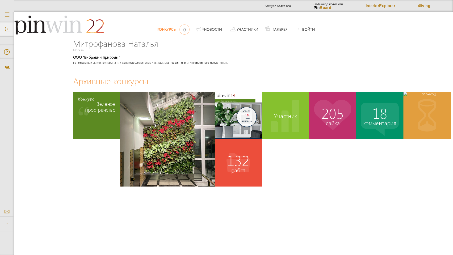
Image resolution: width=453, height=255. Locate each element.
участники (247, 29)
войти (308, 29)
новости (213, 29)
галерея (280, 29)
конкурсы (171, 29)
